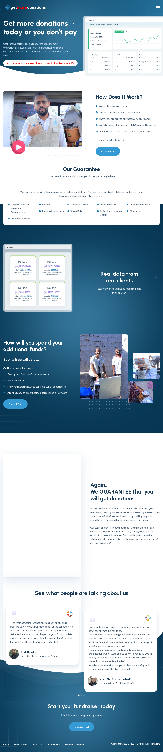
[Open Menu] (158, 8)
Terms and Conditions (75, 744)
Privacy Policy (53, 744)
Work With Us (20, 744)
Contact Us (37, 744)
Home (6, 744)
